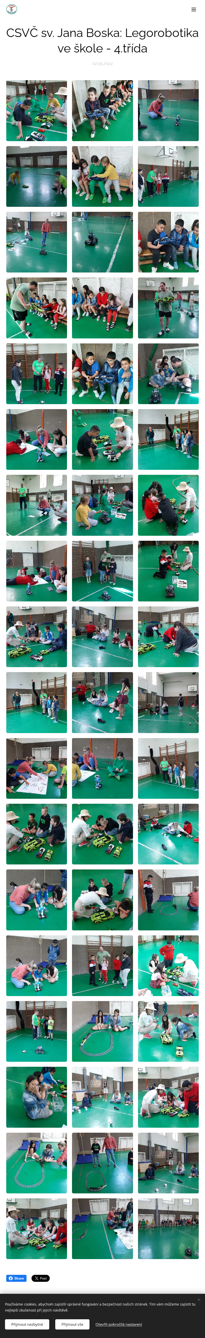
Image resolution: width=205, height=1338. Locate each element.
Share (19, 1278)
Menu (194, 9)
